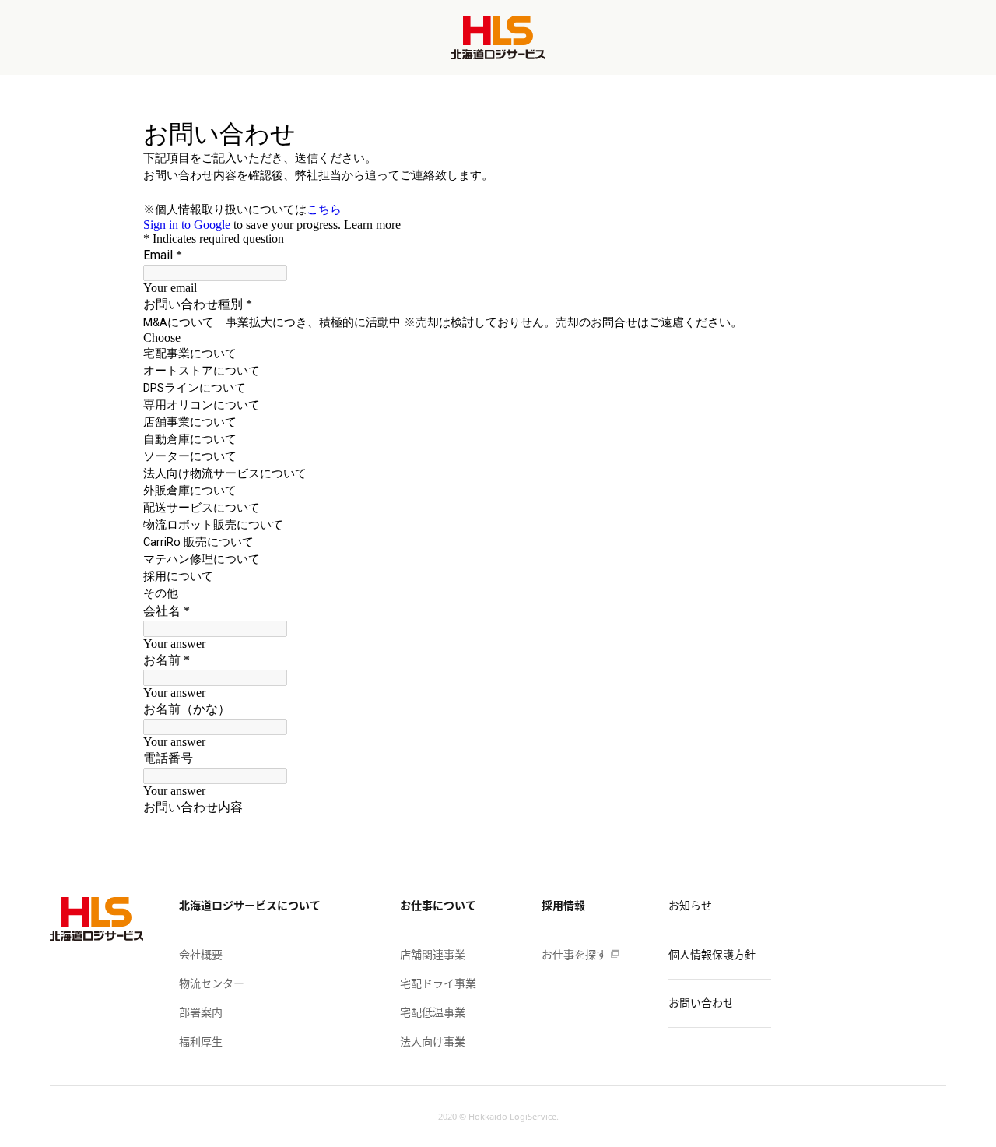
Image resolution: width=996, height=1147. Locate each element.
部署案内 (201, 1012)
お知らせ (690, 905)
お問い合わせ (701, 1002)
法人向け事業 (432, 1041)
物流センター (211, 983)
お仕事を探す (574, 954)
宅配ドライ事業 (438, 983)
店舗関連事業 (432, 954)
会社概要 (201, 954)
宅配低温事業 (432, 1012)
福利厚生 (201, 1041)
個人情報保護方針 (712, 954)
